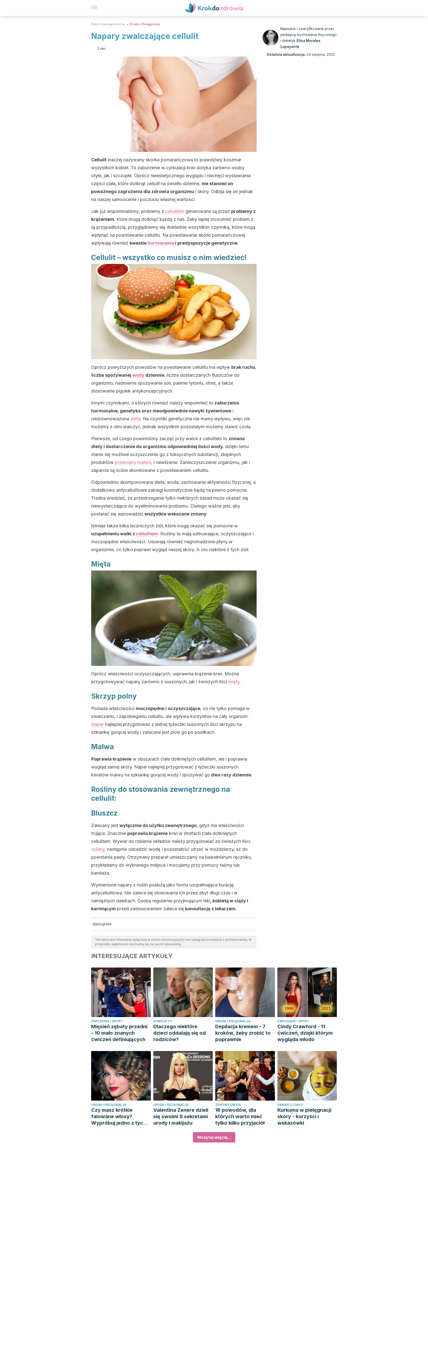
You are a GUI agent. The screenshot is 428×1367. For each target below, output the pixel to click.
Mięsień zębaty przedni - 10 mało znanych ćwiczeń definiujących (119, 1033)
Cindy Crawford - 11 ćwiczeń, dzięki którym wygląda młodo (305, 1033)
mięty (234, 681)
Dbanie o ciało (290, 1105)
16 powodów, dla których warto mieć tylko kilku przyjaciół (240, 1116)
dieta (135, 418)
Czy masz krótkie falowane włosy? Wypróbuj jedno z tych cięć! (118, 1116)
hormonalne (161, 243)
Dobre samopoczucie (108, 24)
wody (138, 375)
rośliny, (98, 849)
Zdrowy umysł (228, 1105)
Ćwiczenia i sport (107, 1021)
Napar (97, 724)
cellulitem (174, 211)
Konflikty (162, 1021)
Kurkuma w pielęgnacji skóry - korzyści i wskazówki (304, 1116)
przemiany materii (133, 462)
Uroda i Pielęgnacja (144, 24)
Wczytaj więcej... (214, 1137)
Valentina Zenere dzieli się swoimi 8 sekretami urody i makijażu (180, 1116)
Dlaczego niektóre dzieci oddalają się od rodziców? (179, 1033)
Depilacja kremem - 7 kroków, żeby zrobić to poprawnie (243, 1033)
